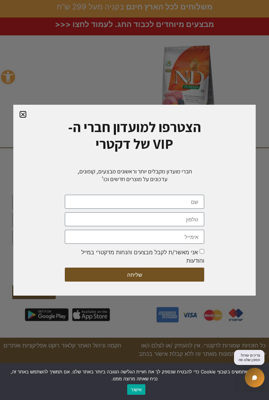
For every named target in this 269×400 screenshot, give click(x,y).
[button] (23, 114)
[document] (134, 200)
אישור (136, 389)
